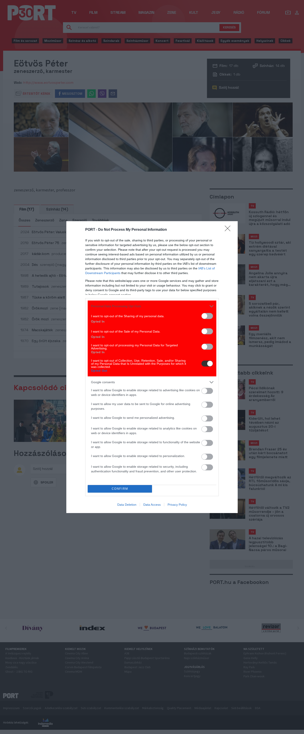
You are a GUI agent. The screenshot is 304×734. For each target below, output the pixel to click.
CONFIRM (120, 488)
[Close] (229, 230)
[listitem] (152, 306)
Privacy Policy (177, 504)
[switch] (207, 316)
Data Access (152, 504)
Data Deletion (126, 504)
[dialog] (152, 367)
